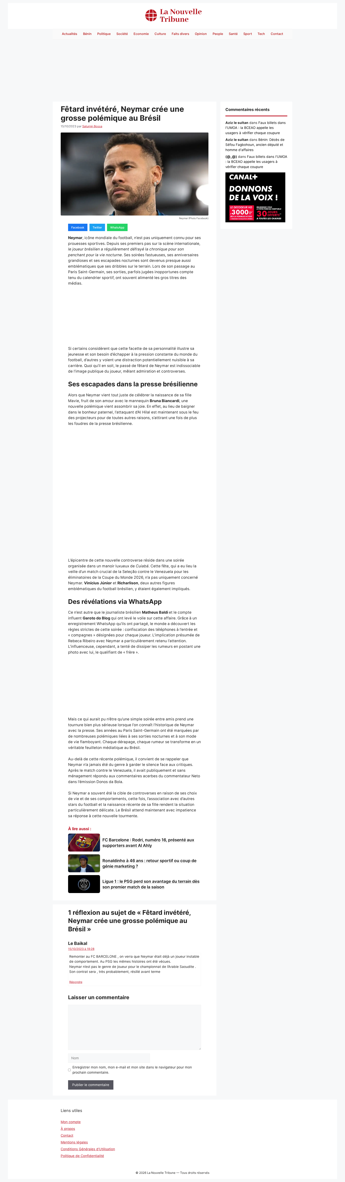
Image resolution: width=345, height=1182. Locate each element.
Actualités (69, 34)
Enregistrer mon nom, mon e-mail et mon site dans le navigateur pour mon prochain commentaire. (132, 1069)
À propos (68, 1129)
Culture (160, 34)
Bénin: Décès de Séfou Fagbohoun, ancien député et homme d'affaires (255, 145)
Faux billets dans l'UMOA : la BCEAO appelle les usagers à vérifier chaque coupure (255, 128)
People (218, 34)
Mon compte (71, 1122)
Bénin (87, 34)
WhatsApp (117, 227)
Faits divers (180, 34)
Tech (261, 34)
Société (122, 34)
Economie (141, 34)
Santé (233, 34)
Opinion (201, 34)
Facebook (77, 227)
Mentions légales (74, 1142)
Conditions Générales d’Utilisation (88, 1149)
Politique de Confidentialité (82, 1156)
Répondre (75, 982)
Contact (277, 34)
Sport (247, 34)
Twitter (97, 227)
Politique (104, 34)
